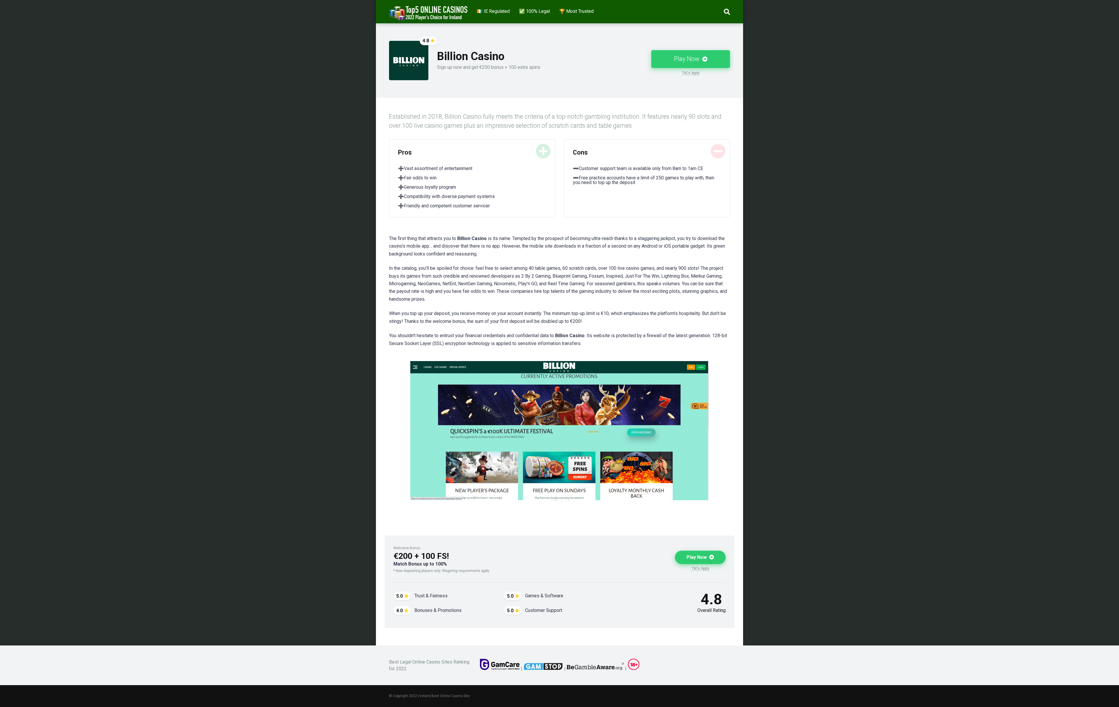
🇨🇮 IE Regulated (493, 11)
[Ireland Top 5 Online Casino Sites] (428, 10)
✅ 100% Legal (534, 11)
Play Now (687, 58)
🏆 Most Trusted (576, 11)
